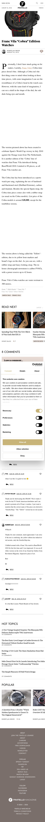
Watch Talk (6, 295)
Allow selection (22, 449)
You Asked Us (22, 769)
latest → (39, 308)
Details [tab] (22, 371)
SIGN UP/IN (6, 3)
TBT (22, 767)
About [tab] (36, 371)
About (22, 738)
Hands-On (22, 764)
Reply (15, 464)
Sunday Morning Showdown (22, 777)
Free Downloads (22, 745)
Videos (23, 748)
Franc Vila (16, 295)
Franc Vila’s (27, 67)
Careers (22, 740)
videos (41, 8)
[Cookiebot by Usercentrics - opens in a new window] (32, 364)
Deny (22, 456)
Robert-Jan (9, 525)
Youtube (22, 793)
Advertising (22, 743)
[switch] (39, 418)
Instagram (22, 791)
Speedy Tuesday (22, 762)
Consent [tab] (8, 371)
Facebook (22, 788)
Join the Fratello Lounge (22, 735)
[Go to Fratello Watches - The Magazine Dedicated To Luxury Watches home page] (22, 2)
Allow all (22, 442)
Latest (22, 780)
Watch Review (22, 774)
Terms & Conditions (22, 811)
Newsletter (22, 751)
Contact (22, 753)
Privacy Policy (22, 814)
